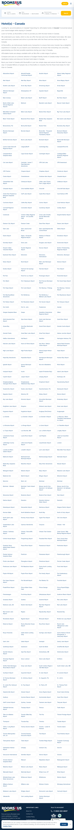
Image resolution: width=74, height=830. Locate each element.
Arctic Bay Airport (26, 85)
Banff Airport (43, 98)
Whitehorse (42, 777)
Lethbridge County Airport (8, 443)
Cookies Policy (30, 816)
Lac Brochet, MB (26, 430)
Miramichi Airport (62, 476)
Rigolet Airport (25, 618)
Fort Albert (6, 281)
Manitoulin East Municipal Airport (26, 457)
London (59, 443)
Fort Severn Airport (44, 302)
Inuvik (23, 371)
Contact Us (29, 814)
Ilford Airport (61, 364)
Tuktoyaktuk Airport (9, 740)
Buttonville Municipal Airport (63, 140)
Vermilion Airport (26, 754)
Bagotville (60, 91)
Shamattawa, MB (44, 652)
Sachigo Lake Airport (45, 632)
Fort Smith (6, 307)
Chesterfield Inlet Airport (8, 182)
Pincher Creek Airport (63, 561)
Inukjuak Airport (7, 371)
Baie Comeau (7, 98)
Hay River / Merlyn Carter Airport (44, 344)
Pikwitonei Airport (44, 561)
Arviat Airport (61, 85)
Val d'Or (59, 747)
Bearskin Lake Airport (45, 103)
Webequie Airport (62, 767)
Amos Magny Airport (63, 80)
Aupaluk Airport (43, 91)
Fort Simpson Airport (63, 302)
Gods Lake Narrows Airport (45, 320)
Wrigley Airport (25, 791)
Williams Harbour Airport (8, 785)
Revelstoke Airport (8, 618)
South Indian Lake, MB (63, 666)
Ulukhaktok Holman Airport (8, 748)
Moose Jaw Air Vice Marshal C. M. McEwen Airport (45, 488)
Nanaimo (23, 500)
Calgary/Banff (25, 146)
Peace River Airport (26, 545)
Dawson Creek (25, 223)
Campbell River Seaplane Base (7, 154)
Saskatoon (24, 646)
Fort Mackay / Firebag (45, 288)
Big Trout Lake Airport (63, 112)
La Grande (6, 416)
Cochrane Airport (8, 202)
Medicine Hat (7, 476)
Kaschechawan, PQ (45, 389)
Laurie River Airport (26, 436)
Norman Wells (7, 512)
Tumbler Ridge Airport (45, 740)
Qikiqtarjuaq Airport (45, 594)
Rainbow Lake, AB (8, 605)
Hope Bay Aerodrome (9, 357)
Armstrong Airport (44, 85)
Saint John (6, 641)
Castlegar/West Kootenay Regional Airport (62, 155)
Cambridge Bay (43, 146)
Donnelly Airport (7, 242)
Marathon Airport (26, 463)
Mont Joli (23, 481)
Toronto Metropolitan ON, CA (9, 734)
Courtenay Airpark (44, 207)
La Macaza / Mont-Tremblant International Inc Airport (64, 418)
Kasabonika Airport (8, 389)
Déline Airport (61, 228)
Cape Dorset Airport (27, 153)
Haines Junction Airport (64, 333)
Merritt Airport (25, 476)
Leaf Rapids (42, 436)
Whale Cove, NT (44, 772)
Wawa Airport (43, 767)
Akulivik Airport (43, 73)
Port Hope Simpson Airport (8, 581)
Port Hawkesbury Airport (62, 574)
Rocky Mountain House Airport (28, 624)
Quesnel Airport (43, 599)
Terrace (41, 707)
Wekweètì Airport (8, 772)
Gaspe (23, 312)
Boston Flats (42, 125)
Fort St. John (25, 307)
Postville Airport (61, 580)
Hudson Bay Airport (63, 357)
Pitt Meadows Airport (27, 566)
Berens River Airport (45, 112)
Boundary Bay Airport (63, 125)
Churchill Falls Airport (63, 188)
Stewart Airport (25, 692)
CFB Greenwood (62, 162)
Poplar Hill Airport (8, 573)
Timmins (41, 721)
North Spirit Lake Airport (8, 518)
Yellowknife (6, 796)
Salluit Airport (25, 641)
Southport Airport (8, 673)
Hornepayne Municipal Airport (45, 358)
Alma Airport (42, 80)
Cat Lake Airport (8, 162)
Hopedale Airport (26, 357)
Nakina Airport (7, 500)
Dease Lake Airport (62, 223)
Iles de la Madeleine (45, 364)
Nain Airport (60, 495)
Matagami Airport (8, 470)
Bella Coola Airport (26, 112)
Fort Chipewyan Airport (28, 281)
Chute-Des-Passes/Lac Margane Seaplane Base (10, 195)
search (66, 13)
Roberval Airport (8, 624)
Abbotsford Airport (8, 73)
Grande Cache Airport (63, 326)
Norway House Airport (27, 517)
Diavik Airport (7, 235)
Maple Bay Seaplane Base (9, 464)
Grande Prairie (7, 333)
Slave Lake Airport (44, 659)
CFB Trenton (6, 171)
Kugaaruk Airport (8, 411)
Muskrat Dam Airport (45, 495)
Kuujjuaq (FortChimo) (45, 411)
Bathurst (23, 103)
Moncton (5, 481)
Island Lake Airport (62, 371)
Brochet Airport (25, 131)
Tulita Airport (25, 740)
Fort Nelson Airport (8, 302)
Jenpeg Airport (43, 376)
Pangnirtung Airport (27, 538)
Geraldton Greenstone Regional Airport (45, 313)
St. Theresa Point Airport (62, 686)
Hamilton (41, 338)
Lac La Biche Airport (45, 430)
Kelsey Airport (43, 394)
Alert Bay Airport (26, 80)
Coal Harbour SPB (62, 193)
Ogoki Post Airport (44, 517)
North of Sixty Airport (63, 512)
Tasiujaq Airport (25, 707)
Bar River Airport (62, 98)
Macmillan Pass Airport (63, 449)
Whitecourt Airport (26, 777)
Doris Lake (24, 242)
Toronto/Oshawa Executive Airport (26, 734)
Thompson (6, 721)
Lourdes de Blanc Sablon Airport (8, 450)
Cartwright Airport (44, 153)
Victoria (59, 754)
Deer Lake (6, 228)
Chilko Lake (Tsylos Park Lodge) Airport (45, 182)
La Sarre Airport (43, 425)
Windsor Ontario (44, 784)
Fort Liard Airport (26, 288)
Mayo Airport (43, 470)
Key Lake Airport (8, 399)
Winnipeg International (63, 784)
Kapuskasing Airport (63, 382)
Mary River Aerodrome (45, 463)
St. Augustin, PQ (44, 678)
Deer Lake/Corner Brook (26, 229)
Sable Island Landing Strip (27, 633)
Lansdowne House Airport (8, 436)
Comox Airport (43, 202)
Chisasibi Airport (8, 188)
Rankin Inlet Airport (26, 605)
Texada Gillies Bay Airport (26, 715)
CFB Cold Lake (43, 162)
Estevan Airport (61, 262)
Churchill (41, 188)
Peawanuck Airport (44, 545)
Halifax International (9, 338)
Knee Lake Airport (62, 406)
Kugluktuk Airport (26, 411)
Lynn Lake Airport (44, 449)
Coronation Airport (26, 207)
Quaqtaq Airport (8, 599)
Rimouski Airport (44, 618)
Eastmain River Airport (9, 255)
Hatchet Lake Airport (9, 343)
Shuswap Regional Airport (8, 659)
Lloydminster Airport (45, 443)
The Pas (41, 714)
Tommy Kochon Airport (27, 726)
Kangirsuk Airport (44, 382)
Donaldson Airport (62, 235)
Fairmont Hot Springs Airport (27, 269)
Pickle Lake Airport (8, 561)
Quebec (23, 599)
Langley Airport (61, 430)
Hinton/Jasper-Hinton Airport (45, 351)
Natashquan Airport (9, 507)
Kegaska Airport (7, 394)
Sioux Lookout (25, 659)
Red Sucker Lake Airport (8, 612)
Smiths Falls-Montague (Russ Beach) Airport (9, 666)
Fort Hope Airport (8, 288)
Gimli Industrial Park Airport (9, 320)
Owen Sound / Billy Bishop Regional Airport (64, 532)
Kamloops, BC (61, 376)
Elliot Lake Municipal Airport (45, 262)
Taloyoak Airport (62, 702)
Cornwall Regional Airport (8, 208)
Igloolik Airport (7, 364)
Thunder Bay (25, 721)
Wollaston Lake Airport (9, 791)
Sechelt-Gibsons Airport (8, 652)
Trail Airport (42, 733)
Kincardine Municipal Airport (45, 400)
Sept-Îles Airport (26, 652)
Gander (59, 307)
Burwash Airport (43, 139)
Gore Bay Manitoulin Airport (27, 327)
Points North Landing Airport (45, 567)
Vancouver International (10, 754)
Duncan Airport (43, 248)
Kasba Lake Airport (26, 389)
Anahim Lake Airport (9, 85)
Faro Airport (60, 269)
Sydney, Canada (26, 702)
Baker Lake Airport (26, 98)
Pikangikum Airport (26, 561)
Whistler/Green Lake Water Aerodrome (9, 778)
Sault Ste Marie (43, 646)
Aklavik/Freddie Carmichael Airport (26, 74)
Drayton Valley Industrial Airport (8, 248)
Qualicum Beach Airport (64, 594)
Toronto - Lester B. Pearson (44, 727)
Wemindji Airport (26, 772)
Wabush (23, 760)
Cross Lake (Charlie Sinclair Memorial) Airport (45, 216)
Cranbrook (6, 214)
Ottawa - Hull (61, 524)
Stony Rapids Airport (45, 692)
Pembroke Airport (62, 545)
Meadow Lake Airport (63, 470)
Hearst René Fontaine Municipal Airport (63, 344)
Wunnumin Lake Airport (46, 791)
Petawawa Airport (44, 554)
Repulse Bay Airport (45, 611)
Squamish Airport (26, 673)
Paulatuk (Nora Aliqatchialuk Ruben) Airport (9, 547)
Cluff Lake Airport (26, 193)
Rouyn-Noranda (7, 632)
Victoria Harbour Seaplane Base (8, 760)
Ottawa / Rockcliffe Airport (26, 532)
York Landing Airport (27, 796)
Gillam (59, 312)
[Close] (70, 824)
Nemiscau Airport (44, 507)
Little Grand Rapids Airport (26, 443)
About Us (28, 811)
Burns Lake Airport (26, 139)
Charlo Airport (7, 176)
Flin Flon (5, 275)
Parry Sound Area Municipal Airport (62, 539)
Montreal (41, 481)
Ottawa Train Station (45, 531)
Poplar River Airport (26, 573)
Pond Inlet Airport (62, 566)
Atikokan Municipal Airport (8, 91)
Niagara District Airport (64, 507)
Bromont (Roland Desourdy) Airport (62, 131)
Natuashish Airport (26, 507)
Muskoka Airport (26, 495)
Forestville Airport (62, 275)
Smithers (59, 659)
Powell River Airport (8, 587)
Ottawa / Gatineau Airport (8, 532)
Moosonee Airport (8, 495)
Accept (64, 824)
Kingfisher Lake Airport (9, 406)
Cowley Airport (61, 207)
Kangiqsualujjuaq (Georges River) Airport (10, 382)
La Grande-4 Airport (45, 416)
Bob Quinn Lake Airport (64, 118)
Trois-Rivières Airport (63, 733)
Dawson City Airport (9, 223)
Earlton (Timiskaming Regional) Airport (63, 248)
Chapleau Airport (44, 171)
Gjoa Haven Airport (26, 319)
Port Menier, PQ (43, 580)
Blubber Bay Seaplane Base (45, 119)
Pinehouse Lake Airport (10, 566)
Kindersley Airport (62, 399)
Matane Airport (25, 470)
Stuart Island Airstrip (63, 692)
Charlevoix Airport (62, 171)
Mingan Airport (43, 476)
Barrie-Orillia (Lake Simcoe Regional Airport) (8, 104)
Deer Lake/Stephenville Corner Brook (46, 229)
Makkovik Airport (8, 456)
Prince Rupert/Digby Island (63, 588)
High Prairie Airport (26, 350)
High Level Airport (8, 350)
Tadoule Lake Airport (45, 702)
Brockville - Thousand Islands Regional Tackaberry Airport (45, 132)
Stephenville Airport (9, 692)
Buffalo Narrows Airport (10, 139)
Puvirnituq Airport (26, 594)
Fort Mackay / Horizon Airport (63, 288)
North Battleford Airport (28, 512)
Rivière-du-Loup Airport (64, 618)
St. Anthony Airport (26, 678)
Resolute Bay (61, 611)
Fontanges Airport (44, 275)
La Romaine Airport (8, 425)
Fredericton (42, 307)
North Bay (42, 512)
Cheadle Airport (61, 176)
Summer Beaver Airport (28, 697)
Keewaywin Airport (62, 389)
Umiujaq (23, 747)
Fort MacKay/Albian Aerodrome (8, 295)
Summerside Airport (45, 697)
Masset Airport (61, 463)
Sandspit (41, 641)
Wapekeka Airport (44, 760)
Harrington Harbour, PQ (64, 338)
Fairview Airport (43, 269)
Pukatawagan (7, 594)
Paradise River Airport (45, 538)
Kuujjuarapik (60, 411)
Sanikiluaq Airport (8, 646)
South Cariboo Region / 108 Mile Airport (46, 666)
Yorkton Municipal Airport (44, 797)
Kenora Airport (61, 394)
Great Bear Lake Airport (28, 333)
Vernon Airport (43, 754)
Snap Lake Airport (26, 666)
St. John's (60, 678)
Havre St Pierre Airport (27, 343)
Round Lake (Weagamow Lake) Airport (62, 625)
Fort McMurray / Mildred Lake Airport (45, 295)
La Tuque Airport (8, 430)
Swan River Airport (62, 697)
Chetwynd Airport (26, 181)
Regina (23, 611)
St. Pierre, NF (43, 685)
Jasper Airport (25, 376)
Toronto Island (61, 726)
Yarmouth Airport (62, 791)
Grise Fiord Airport (44, 333)
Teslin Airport (61, 707)
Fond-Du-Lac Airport (27, 275)
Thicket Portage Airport (64, 714)
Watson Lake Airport (27, 767)
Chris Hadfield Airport (27, 188)
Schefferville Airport (63, 646)
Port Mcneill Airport (26, 580)
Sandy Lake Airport (62, 641)
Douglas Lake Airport (45, 242)
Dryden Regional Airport (26, 248)
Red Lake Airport (62, 605)
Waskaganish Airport (63, 760)
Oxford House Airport (9, 538)
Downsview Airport (62, 242)
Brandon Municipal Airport (8, 131)
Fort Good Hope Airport (64, 281)
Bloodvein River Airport (27, 118)
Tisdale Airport (61, 721)
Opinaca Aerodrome (27, 524)
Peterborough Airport (63, 554)
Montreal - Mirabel (8, 486)
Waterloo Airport (7, 767)
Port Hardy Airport (44, 573)
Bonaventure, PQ (8, 125)
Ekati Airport (24, 262)
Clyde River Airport (44, 193)
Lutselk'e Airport (26, 449)
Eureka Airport (7, 269)
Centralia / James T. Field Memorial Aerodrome (27, 164)
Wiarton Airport (61, 777)
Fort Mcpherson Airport (64, 295)
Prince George (43, 587)
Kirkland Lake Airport (45, 406)
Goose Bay (6, 326)
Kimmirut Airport (26, 399)
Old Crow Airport (62, 517)
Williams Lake (25, 784)
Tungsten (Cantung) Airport (63, 741)
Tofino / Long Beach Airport (9, 727)
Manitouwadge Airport (45, 456)
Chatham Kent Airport (45, 176)
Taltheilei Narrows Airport (8, 708)
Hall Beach (24, 338)
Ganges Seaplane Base (10, 312)
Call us (65, 3)
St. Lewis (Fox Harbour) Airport (10, 686)
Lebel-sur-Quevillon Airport (63, 436)
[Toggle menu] (71, 3)
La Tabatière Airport (63, 425)
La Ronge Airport (26, 425)
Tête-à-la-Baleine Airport (8, 715)
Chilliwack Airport (62, 181)
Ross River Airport (44, 624)
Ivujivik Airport (7, 376)
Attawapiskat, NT (26, 91)
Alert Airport (6, 80)
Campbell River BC (62, 146)
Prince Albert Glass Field (26, 588)
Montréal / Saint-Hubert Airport (28, 487)
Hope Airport (61, 350)
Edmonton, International (42, 255)
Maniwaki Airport (62, 456)
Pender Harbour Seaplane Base (7, 555)
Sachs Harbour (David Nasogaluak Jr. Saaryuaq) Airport (63, 634)
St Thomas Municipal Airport (9, 679)
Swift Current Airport (9, 702)
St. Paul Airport (25, 685)
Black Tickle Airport (8, 118)
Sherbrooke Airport (62, 652)
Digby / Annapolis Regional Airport (26, 236)
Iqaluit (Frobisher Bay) (45, 371)
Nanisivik (59, 500)
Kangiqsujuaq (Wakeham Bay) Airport (28, 382)
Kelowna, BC (24, 394)
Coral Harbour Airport (63, 202)
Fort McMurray (25, 295)
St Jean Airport (43, 673)
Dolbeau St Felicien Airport (44, 236)
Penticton (24, 554)
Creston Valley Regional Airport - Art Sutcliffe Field (28, 216)
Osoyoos (41, 524)
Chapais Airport (25, 171)
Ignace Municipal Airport (26, 365)
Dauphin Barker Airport (64, 214)
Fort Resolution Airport (27, 302)
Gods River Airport (62, 319)
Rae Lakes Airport (62, 599)
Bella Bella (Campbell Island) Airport (9, 112)
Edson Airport (7, 262)
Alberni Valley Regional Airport (63, 74)
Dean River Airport (44, 223)
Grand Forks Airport (45, 326)
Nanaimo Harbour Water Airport (44, 501)
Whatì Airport (61, 772)
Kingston (23, 406)
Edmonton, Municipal (63, 255)
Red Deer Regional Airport (44, 605)
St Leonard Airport (62, 673)
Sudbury (5, 697)
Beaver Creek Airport (63, 103)
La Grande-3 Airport (27, 416)
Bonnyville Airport (26, 125)
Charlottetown (25, 176)
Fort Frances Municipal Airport (45, 281)
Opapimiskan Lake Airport (8, 525)
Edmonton (24, 255)
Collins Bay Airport (26, 202)
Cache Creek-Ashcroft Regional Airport (9, 147)
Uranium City (43, 747)
